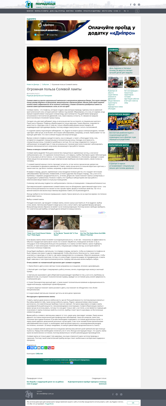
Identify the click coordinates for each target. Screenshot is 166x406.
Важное (30, 11)
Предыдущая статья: (45, 381)
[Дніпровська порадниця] (30, 394)
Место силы (107, 11)
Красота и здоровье (91, 11)
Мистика (70, 11)
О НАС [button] (116, 11)
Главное (113, 49)
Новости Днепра (33, 84)
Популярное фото (119, 145)
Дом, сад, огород (57, 11)
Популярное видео (119, 114)
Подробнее (49, 404)
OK (133, 403)
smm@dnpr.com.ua (46, 394)
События (45, 84)
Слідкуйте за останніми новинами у (66, 361)
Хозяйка (78, 11)
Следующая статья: (87, 381)
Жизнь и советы (41, 11)
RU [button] (125, 11)
